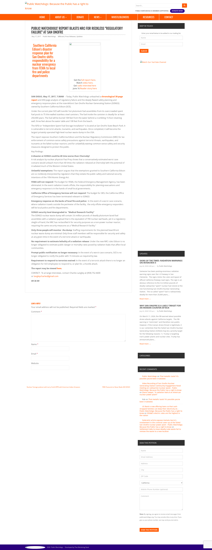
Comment (36, 311)
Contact (168, 17)
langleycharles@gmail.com (46, 276)
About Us (60, 17)
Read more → (145, 299)
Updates (79, 36)
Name (34, 344)
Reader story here (88, 88)
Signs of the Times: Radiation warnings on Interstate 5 (161, 261)
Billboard (61, 36)
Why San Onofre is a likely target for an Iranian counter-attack (160, 306)
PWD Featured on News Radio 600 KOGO (116, 387)
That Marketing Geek (82, 547)
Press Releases (70, 36)
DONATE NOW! (177, 11)
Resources (148, 17)
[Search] (184, 5)
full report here (88, 80)
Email (34, 353)
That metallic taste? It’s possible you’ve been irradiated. (159, 377)
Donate (80, 17)
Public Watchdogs (49, 36)
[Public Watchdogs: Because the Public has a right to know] (58, 6)
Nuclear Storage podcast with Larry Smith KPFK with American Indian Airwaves (53, 387)
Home (42, 17)
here (59, 268)
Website (35, 363)
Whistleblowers (120, 17)
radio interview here (86, 85)
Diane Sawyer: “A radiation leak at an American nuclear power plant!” (160, 393)
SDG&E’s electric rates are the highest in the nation (160, 414)
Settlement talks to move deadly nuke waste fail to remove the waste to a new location (160, 430)
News (97, 17)
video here (88, 82)
